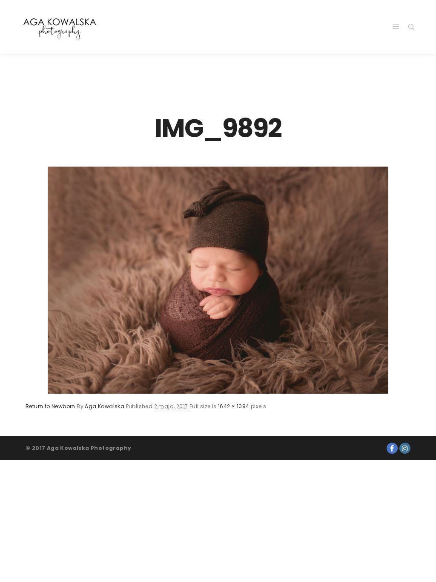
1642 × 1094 (233, 406)
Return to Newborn (50, 406)
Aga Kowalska (104, 406)
